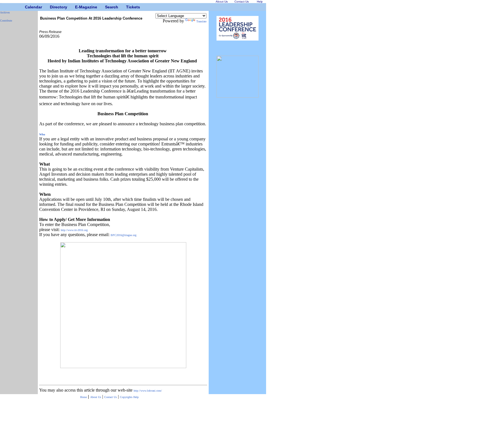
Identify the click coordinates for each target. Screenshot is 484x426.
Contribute (6, 20)
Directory (52, 7)
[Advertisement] (17, 110)
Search (107, 7)
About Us (95, 397)
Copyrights (126, 397)
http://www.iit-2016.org (75, 230)
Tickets (128, 7)
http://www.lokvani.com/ (148, 390)
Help (136, 397)
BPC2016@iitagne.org (123, 235)
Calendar (27, 7)
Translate (201, 21)
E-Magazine (77, 7)
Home (83, 397)
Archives (5, 12)
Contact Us (110, 397)
